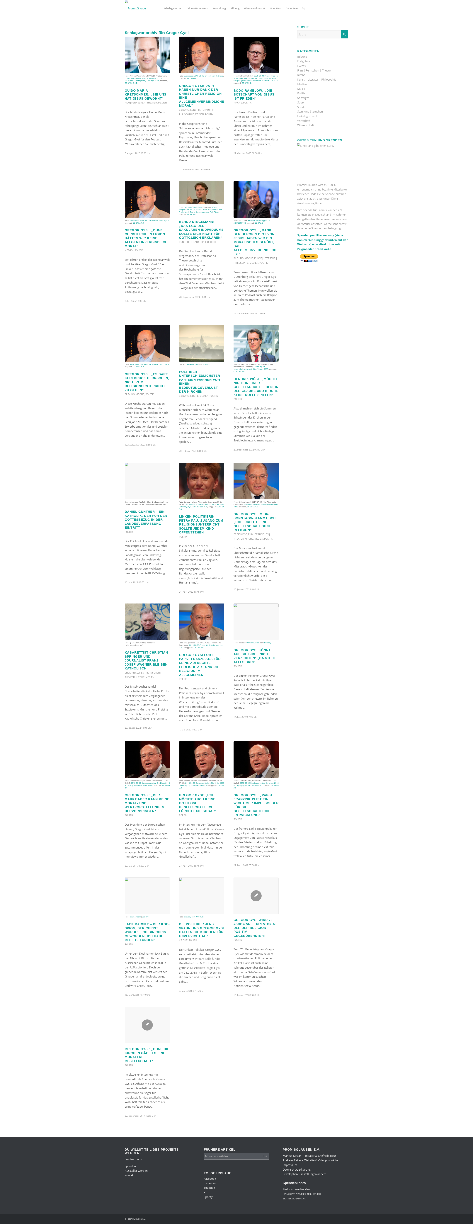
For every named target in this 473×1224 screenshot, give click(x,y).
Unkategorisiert (307, 116)
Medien (162, 102)
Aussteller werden (136, 1170)
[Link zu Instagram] (323, 8)
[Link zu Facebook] (318, 8)
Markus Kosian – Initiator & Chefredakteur (309, 1155)
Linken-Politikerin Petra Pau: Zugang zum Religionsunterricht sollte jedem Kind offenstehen (201, 524)
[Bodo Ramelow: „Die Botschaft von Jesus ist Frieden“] (256, 55)
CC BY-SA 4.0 (192, 78)
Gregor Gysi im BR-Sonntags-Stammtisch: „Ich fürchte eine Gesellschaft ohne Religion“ (255, 522)
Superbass (188, 75)
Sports (301, 107)
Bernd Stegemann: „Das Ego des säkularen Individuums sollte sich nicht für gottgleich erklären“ (201, 229)
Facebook (210, 1178)
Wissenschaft (305, 125)
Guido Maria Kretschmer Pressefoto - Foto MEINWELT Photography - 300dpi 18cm (143, 79)
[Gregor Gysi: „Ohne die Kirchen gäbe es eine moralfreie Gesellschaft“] (147, 1025)
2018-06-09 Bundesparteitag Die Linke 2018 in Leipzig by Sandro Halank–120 (147, 784)
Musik (301, 89)
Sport (300, 102)
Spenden (130, 1166)
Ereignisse (240, 534)
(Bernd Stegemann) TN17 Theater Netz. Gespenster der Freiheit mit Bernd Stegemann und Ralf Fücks (200, 209)
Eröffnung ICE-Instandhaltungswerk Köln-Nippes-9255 (251, 367)
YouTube (209, 1187)
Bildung (184, 110)
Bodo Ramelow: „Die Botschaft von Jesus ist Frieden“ (254, 94)
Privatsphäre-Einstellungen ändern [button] (304, 1174)
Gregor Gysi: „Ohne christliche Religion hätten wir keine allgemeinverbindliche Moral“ (147, 238)
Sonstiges (303, 98)
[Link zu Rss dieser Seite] (345, 8)
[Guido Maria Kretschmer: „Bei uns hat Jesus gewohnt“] (147, 55)
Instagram (210, 1183)
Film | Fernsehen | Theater (141, 102)
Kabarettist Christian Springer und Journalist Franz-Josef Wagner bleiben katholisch (146, 660)
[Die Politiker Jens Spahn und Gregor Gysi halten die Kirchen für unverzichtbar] (201, 896)
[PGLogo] (136, 8)
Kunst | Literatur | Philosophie (198, 242)
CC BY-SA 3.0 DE (132, 83)
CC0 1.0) (145, 916)
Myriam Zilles (253, 642)
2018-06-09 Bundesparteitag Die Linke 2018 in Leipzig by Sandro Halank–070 (201, 505)
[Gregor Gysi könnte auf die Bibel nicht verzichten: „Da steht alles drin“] (256, 622)
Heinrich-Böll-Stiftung (193, 207)
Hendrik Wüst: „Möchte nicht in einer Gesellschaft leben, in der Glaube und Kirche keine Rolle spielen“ (256, 387)
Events (301, 66)
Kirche (238, 102)
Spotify (208, 1197)
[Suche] (303, 8)
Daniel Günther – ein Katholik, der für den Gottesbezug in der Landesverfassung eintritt (146, 519)
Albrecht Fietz (193, 364)
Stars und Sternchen (310, 111)
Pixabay (206, 364)
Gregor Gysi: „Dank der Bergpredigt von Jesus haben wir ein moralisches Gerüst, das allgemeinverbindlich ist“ (255, 242)
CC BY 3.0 (191, 214)
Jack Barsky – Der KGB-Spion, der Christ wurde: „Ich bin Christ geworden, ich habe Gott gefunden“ (147, 932)
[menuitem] (173, 8)
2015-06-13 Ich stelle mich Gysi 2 (208, 75)
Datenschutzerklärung (297, 1169)
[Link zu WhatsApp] (340, 8)
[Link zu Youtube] (329, 8)
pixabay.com (135, 916)
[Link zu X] (334, 8)
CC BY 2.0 (259, 223)
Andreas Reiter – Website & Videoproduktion (311, 1160)
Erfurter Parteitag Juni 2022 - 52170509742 (254, 221)
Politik (209, 114)
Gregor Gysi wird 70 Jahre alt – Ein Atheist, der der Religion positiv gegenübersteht (256, 927)
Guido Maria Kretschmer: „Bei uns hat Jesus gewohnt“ (145, 94)
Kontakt (130, 1175)
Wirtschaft (303, 121)
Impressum (290, 1165)
